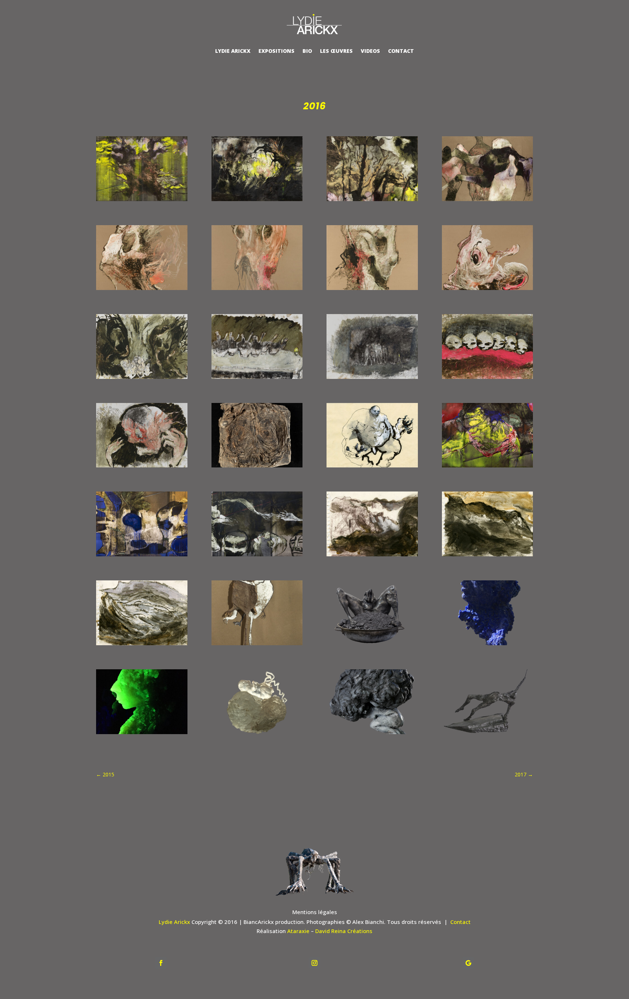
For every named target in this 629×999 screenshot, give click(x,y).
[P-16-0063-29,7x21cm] (257, 645)
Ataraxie (298, 931)
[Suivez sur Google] (468, 963)
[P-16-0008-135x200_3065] (487, 201)
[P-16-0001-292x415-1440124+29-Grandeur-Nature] (141, 201)
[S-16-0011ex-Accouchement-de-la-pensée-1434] (257, 734)
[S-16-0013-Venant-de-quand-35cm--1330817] (487, 734)
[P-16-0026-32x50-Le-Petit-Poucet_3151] (141, 467)
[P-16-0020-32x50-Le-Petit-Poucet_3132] (372, 379)
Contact (460, 921)
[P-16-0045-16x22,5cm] (487, 556)
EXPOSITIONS (276, 50)
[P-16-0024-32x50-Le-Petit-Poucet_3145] (487, 379)
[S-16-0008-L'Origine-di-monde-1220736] (372, 645)
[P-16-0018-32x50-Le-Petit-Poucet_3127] (257, 379)
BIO (307, 50)
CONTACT (401, 50)
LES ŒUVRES (336, 50)
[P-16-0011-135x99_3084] (257, 290)
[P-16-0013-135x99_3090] (487, 290)
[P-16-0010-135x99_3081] (141, 290)
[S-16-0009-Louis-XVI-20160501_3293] (487, 645)
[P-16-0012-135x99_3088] (372, 290)
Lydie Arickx (174, 921)
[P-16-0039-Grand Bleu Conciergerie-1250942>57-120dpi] (141, 556)
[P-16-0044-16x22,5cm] (372, 556)
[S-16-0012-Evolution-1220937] (372, 734)
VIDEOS (370, 50)
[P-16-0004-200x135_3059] (372, 201)
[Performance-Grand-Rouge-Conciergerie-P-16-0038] (487, 467)
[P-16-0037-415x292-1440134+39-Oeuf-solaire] (257, 201)
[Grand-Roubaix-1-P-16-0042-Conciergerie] (257, 556)
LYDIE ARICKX (232, 50)
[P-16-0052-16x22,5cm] (141, 645)
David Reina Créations (343, 931)
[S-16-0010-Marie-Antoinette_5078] (141, 734)
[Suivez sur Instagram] (314, 963)
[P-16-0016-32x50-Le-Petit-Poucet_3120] (141, 379)
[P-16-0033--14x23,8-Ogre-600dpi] (372, 467)
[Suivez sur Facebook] (161, 963)
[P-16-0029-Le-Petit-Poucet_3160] (257, 467)
